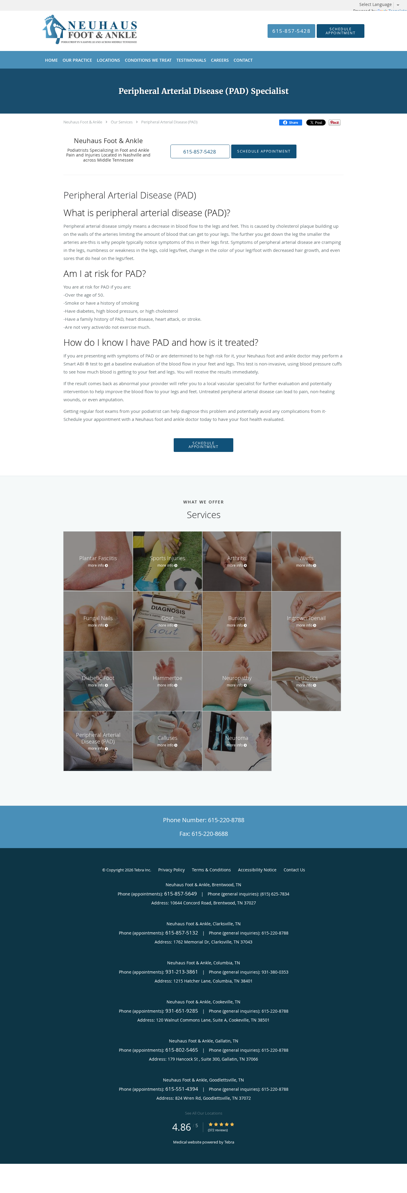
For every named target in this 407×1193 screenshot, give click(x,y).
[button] (340, 31)
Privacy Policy (171, 870)
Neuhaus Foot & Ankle (82, 122)
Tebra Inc (142, 870)
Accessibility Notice (257, 870)
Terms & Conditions (211, 870)
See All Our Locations (203, 1113)
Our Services (122, 122)
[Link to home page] (81, 31)
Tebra (229, 1142)
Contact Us (294, 870)
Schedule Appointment (264, 151)
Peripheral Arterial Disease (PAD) (169, 122)
